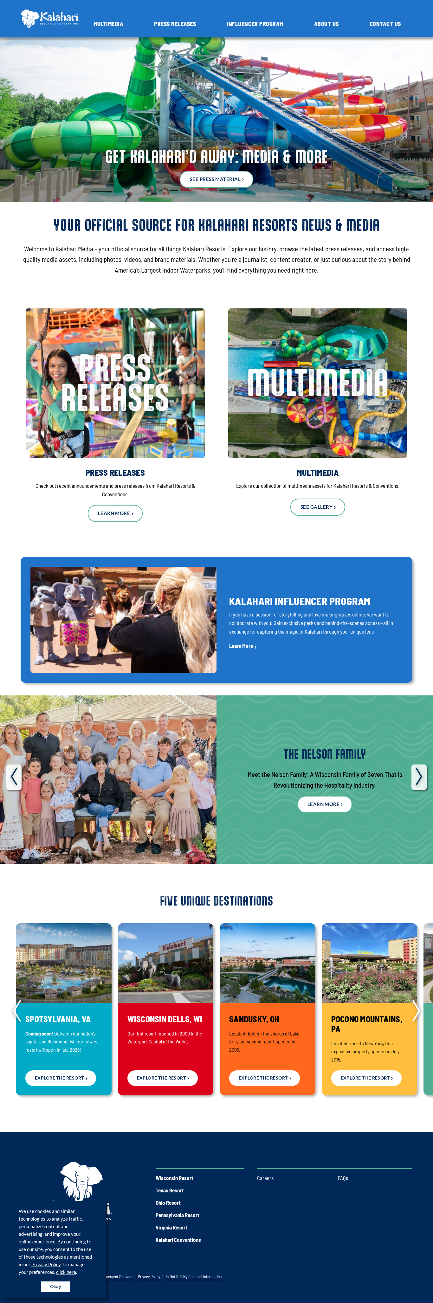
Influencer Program (255, 23)
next (419, 777)
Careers (265, 1178)
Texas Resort (170, 1190)
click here (66, 1272)
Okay (55, 1286)
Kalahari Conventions (178, 1239)
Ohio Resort (168, 1202)
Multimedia (108, 23)
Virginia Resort (171, 1227)
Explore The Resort (59, 1077)
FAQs (343, 1178)
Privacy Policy (46, 1264)
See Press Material (215, 179)
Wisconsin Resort (174, 1178)
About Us (326, 23)
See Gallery (317, 507)
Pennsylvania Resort (177, 1215)
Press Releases (175, 23)
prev (14, 777)
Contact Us (385, 23)
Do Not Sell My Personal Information (193, 1276)
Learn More (114, 513)
